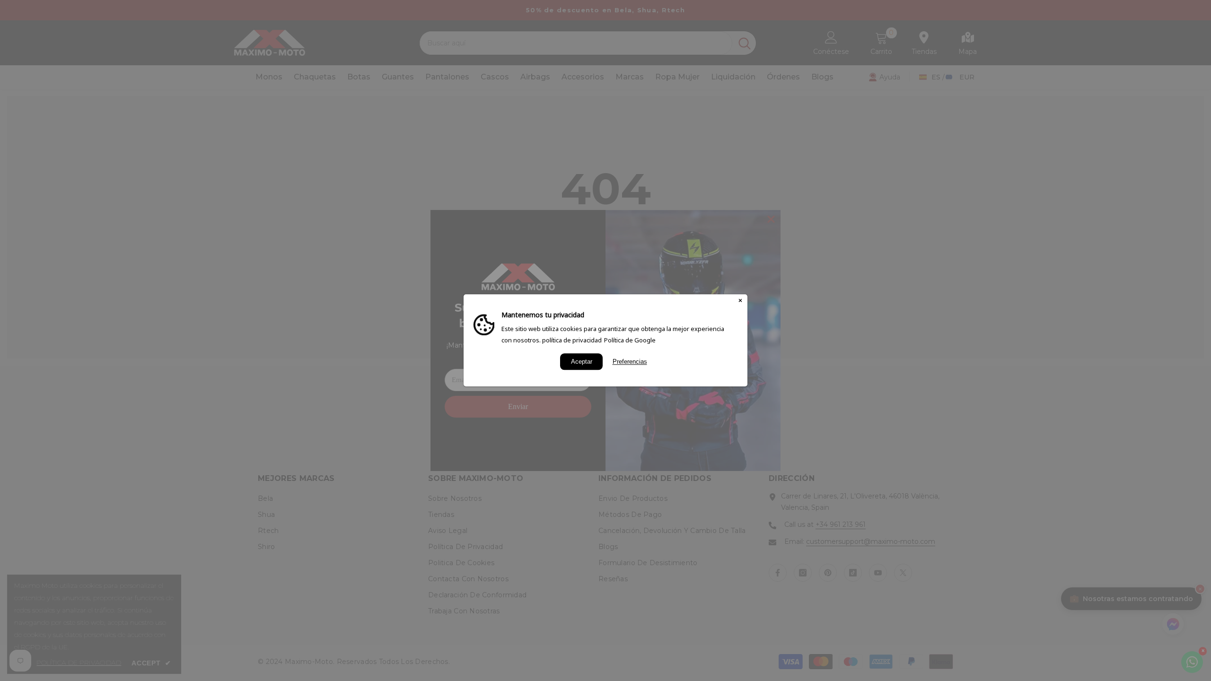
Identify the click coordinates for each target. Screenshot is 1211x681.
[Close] (740, 301)
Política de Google (630, 340)
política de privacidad (572, 340)
